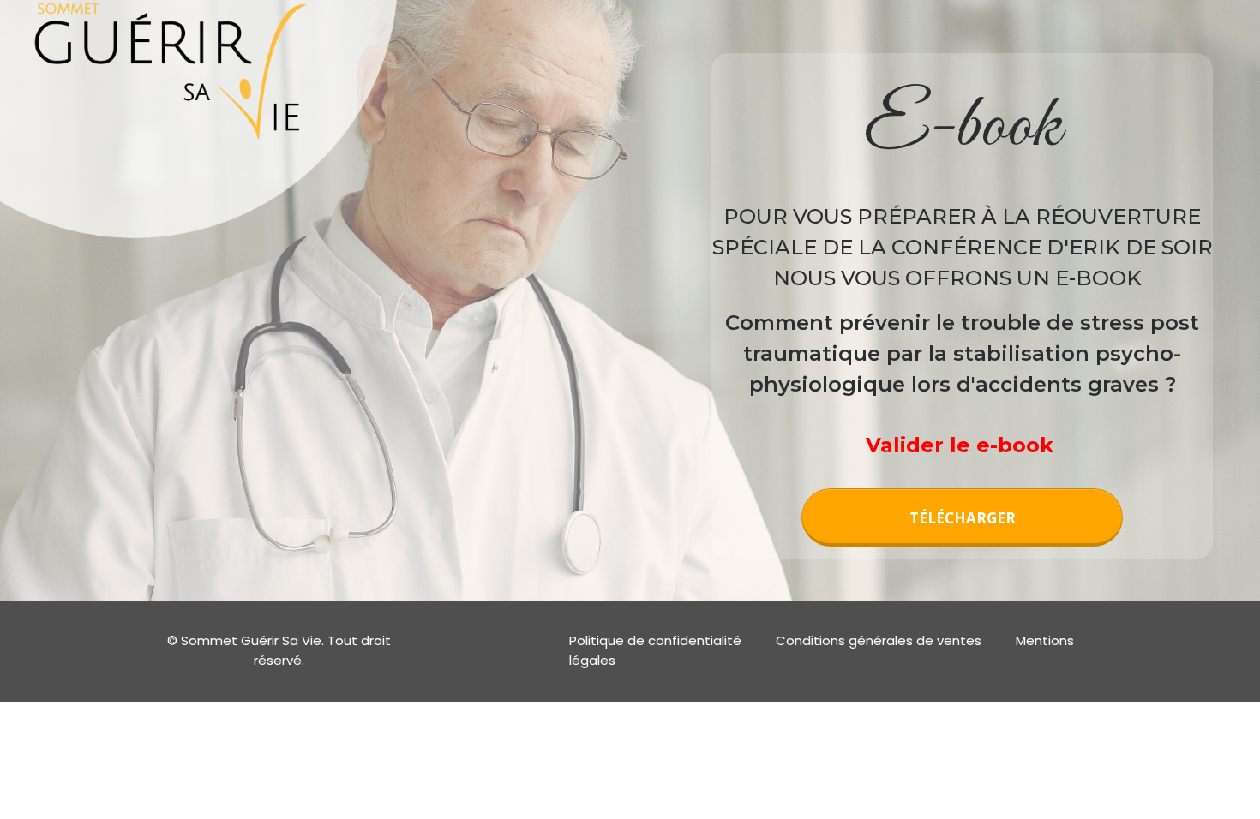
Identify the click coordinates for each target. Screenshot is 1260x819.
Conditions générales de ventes (878, 640)
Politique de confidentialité (655, 640)
